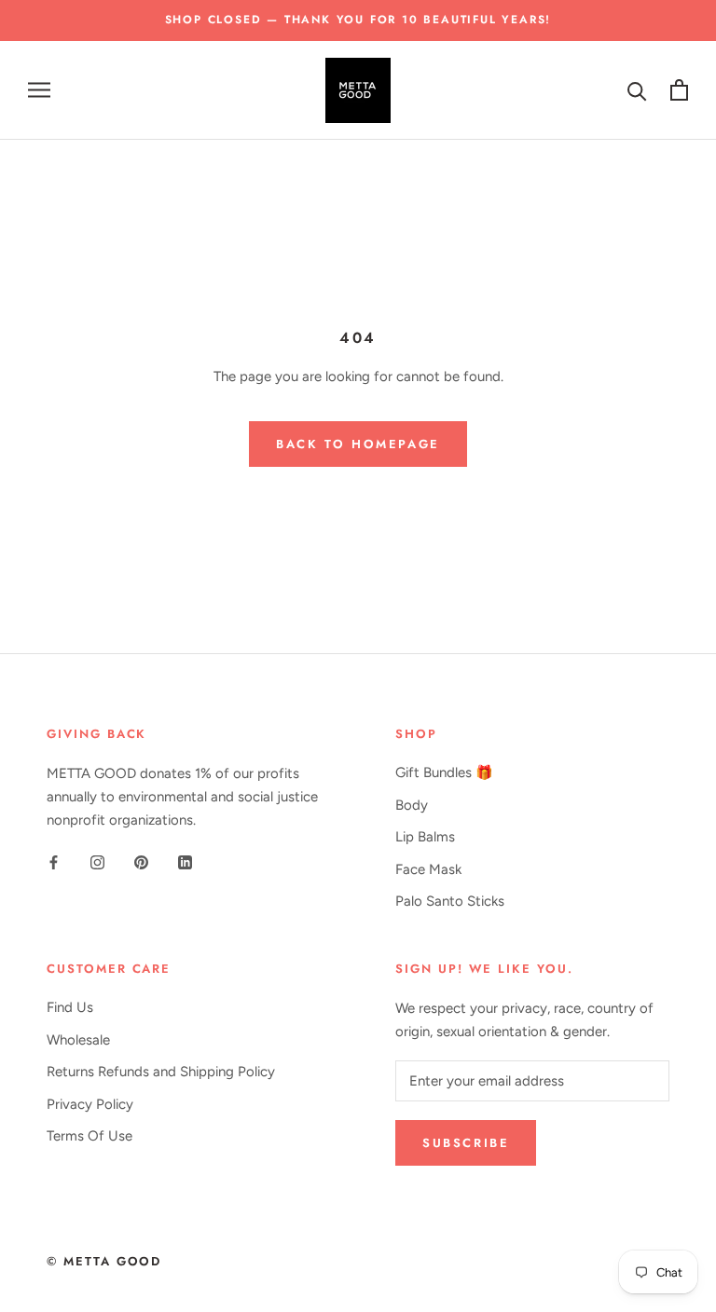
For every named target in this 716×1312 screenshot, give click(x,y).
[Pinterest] (141, 862)
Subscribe (465, 1143)
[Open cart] (679, 90)
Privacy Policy (90, 1104)
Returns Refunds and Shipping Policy (161, 1071)
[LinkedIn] (185, 862)
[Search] (637, 90)
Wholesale (78, 1040)
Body (411, 805)
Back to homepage (358, 444)
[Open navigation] (39, 90)
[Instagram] (97, 862)
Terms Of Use (89, 1136)
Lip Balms (425, 836)
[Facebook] (54, 862)
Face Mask (428, 869)
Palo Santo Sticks (449, 901)
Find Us (70, 1007)
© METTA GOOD (104, 1261)
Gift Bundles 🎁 (444, 772)
